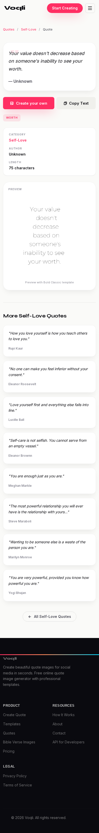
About (57, 724)
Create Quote (14, 715)
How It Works (64, 715)
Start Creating (65, 8)
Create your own (31, 103)
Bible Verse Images (19, 742)
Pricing (8, 751)
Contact (59, 733)
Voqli (14, 8)
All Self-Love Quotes (52, 616)
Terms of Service (17, 785)
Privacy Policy (15, 776)
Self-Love (28, 29)
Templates (12, 724)
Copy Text (79, 103)
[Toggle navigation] (90, 8)
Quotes (8, 29)
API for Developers (69, 742)
